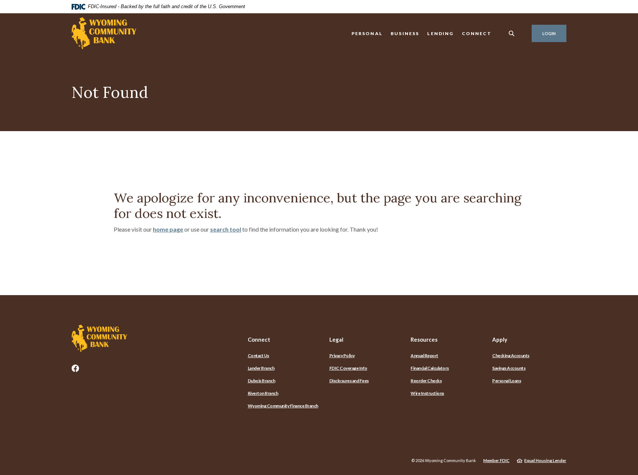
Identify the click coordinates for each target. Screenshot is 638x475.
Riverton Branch (263, 393)
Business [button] (405, 33)
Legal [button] (336, 339)
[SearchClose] (512, 33)
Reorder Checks (426, 380)
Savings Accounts (508, 368)
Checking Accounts (510, 355)
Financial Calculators (430, 368)
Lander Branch (261, 368)
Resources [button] (424, 339)
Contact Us (258, 355)
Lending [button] (440, 33)
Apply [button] (499, 339)
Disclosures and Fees (349, 380)
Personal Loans (506, 380)
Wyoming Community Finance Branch (283, 406)
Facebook (75, 368)
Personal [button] (367, 33)
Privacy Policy (342, 355)
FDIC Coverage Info (348, 368)
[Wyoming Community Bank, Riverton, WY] (104, 33)
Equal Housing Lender (545, 460)
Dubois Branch (261, 380)
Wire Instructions (427, 393)
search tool (225, 229)
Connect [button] (476, 33)
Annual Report (424, 355)
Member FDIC (496, 460)
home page (168, 229)
